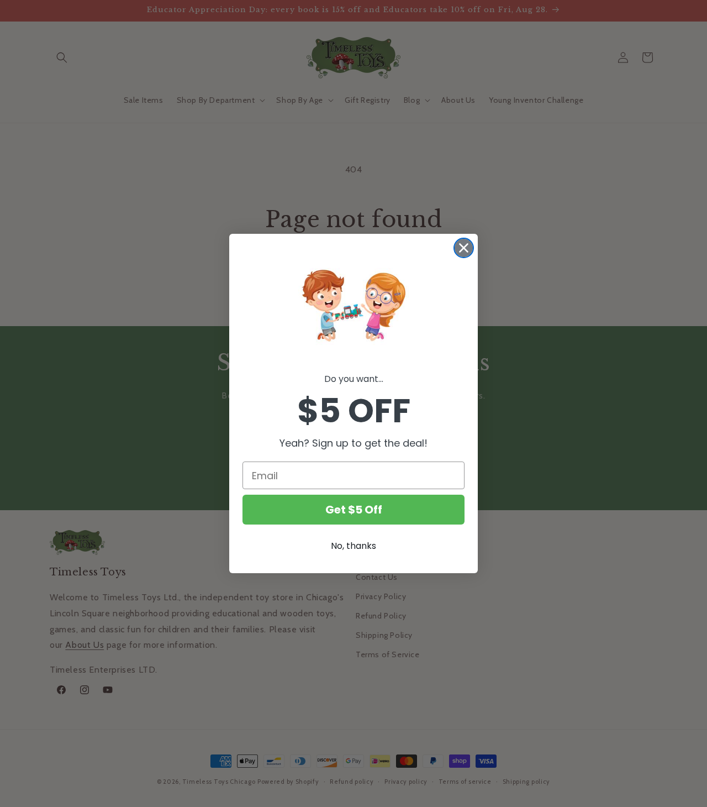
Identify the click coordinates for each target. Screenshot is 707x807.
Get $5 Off (353, 509)
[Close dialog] (463, 248)
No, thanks (353, 545)
